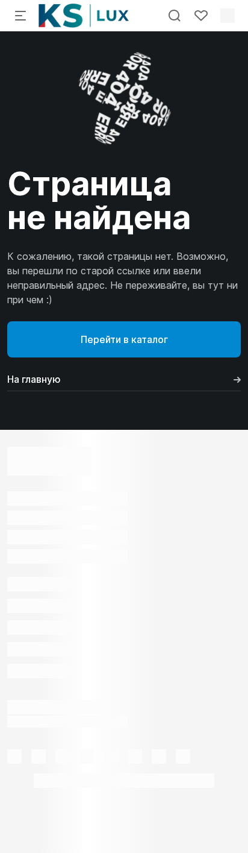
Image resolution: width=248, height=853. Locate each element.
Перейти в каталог (124, 339)
